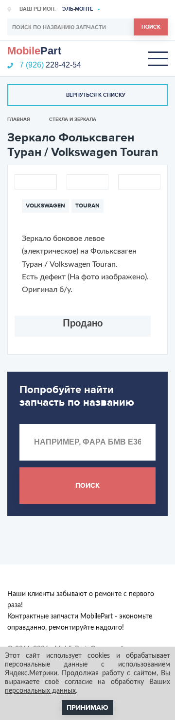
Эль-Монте (77, 9)
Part (34, 51)
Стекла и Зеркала (72, 119)
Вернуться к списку (95, 95)
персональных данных (40, 690)
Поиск (150, 27)
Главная (18, 119)
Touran (87, 205)
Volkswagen (45, 205)
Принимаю (87, 707)
